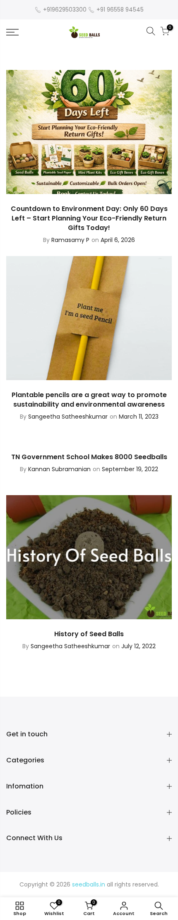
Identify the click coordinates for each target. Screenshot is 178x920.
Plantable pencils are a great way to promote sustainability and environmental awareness (89, 399)
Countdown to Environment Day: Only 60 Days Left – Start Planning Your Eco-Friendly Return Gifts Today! (89, 218)
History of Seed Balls (89, 634)
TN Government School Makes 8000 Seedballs (89, 457)
